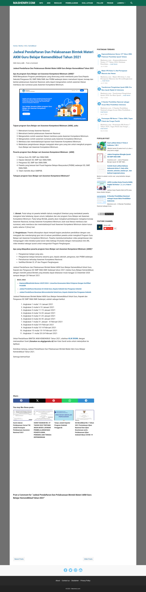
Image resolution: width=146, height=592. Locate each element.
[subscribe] (80, 570)
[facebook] (21, 401)
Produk (110, 3)
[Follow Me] (70, 570)
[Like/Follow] (65, 570)
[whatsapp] (70, 401)
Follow (100, 3)
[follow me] (75, 570)
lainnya (120, 3)
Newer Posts (18, 559)
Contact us (66, 581)
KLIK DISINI (73, 338)
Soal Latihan (87, 3)
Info (41, 3)
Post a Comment (32, 63)
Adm (48, 3)
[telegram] (86, 401)
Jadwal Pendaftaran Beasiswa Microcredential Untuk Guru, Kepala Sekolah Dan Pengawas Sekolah (55, 292)
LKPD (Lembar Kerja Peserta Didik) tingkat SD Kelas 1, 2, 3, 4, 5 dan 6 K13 (120, 184)
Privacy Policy (85, 581)
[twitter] (37, 401)
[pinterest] (54, 401)
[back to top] (141, 587)
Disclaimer (75, 581)
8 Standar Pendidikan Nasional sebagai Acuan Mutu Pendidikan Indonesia (119, 198)
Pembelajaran (72, 3)
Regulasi (58, 3)
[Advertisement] (73, 25)
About (58, 581)
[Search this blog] (131, 3)
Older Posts (88, 559)
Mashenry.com (24, 3)
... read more (112, 64)
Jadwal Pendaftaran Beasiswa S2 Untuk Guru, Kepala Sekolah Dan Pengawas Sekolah (50, 289)
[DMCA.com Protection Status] (105, 215)
